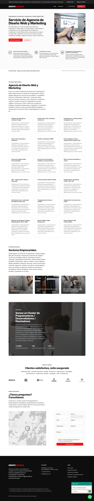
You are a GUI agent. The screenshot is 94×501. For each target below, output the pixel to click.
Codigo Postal (60, 426)
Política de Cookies (72, 470)
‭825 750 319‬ (72, 6)
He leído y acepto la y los (68, 440)
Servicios (60, 6)
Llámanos (27, 40)
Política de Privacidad (72, 439)
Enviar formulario (70, 444)
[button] (27, 428)
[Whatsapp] (90, 497)
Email (58, 420)
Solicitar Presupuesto (15, 40)
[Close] (90, 483)
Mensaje (58, 432)
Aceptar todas (70, 1)
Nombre (58, 414)
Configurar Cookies (72, 476)
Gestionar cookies (81, 1)
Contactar (80, 6)
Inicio (55, 6)
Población (73, 426)
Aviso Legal (70, 468)
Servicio (73, 414)
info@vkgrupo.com (46, 474)
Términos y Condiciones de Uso (65, 441)
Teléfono (73, 420)
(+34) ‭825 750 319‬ (45, 471)
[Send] (90, 491)
